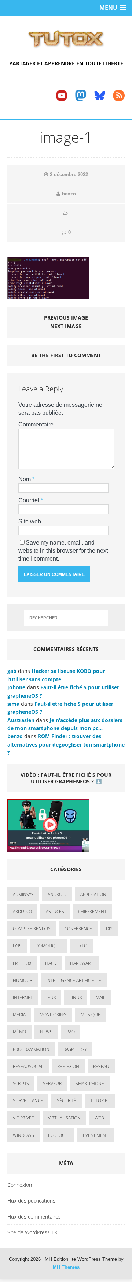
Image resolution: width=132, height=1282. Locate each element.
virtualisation (64, 1118)
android (57, 894)
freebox (22, 963)
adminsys (23, 894)
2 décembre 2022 (69, 174)
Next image (66, 326)
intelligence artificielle (73, 980)
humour (22, 980)
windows (23, 1135)
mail (100, 997)
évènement (95, 1135)
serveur (52, 1083)
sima (13, 703)
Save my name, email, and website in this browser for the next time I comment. (63, 550)
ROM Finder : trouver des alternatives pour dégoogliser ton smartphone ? (66, 744)
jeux (51, 997)
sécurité (66, 1101)
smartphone (90, 1083)
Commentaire (36, 424)
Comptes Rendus (32, 929)
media (19, 1015)
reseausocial (28, 1066)
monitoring (53, 1015)
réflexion (68, 1066)
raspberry (75, 1049)
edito (81, 946)
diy (109, 929)
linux (76, 997)
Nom (25, 479)
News (46, 1032)
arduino (22, 911)
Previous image (66, 317)
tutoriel (100, 1101)
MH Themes (66, 1267)
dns (17, 946)
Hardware (81, 963)
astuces (55, 911)
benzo (69, 193)
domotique (48, 946)
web (99, 1118)
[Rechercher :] (66, 618)
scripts (21, 1083)
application (93, 894)
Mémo (19, 1032)
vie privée (23, 1118)
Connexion (19, 1184)
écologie (58, 1135)
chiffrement (92, 911)
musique (90, 1015)
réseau (101, 1066)
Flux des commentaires (34, 1216)
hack (50, 963)
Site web (29, 521)
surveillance (28, 1101)
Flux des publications (31, 1200)
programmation (31, 1049)
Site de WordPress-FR (32, 1232)
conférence (78, 929)
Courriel (29, 500)
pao (70, 1032)
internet (23, 997)
